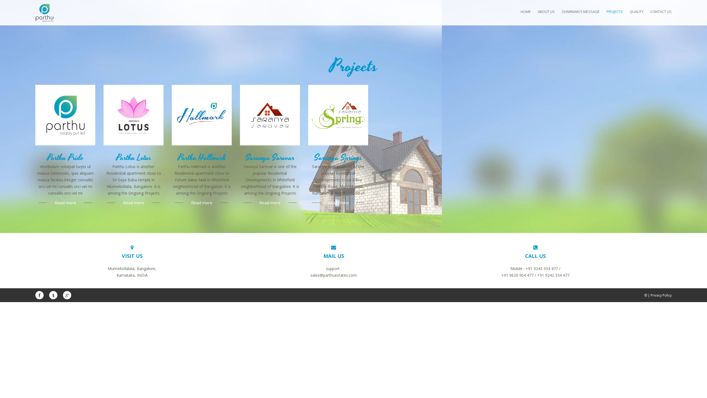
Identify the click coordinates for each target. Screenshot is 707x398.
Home (526, 11)
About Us (546, 11)
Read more (65, 202)
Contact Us (661, 11)
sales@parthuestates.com (333, 275)
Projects (614, 11)
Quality (636, 11)
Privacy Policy (661, 295)
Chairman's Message (581, 11)
